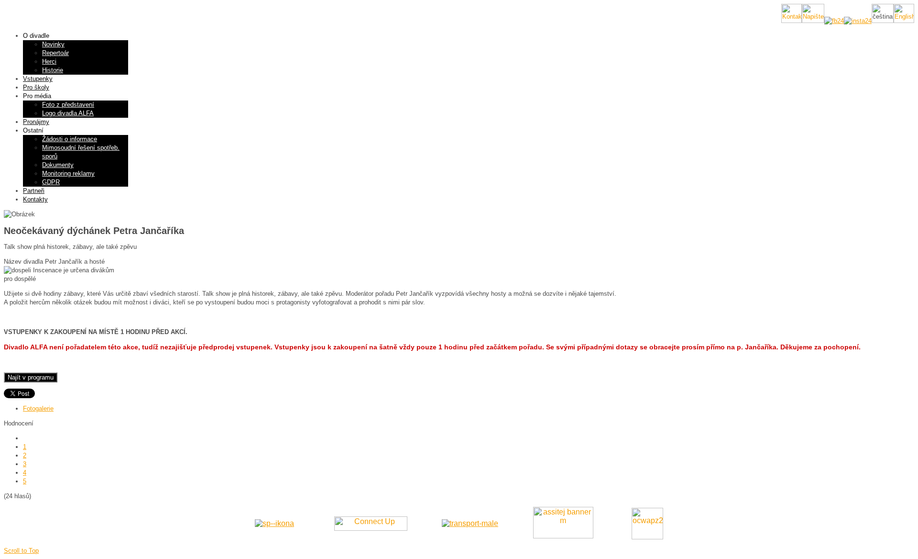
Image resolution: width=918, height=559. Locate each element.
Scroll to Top (21, 550)
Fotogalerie (38, 408)
